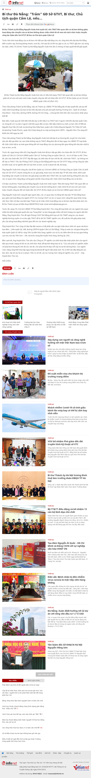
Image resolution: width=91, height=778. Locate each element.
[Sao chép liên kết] (17, 24)
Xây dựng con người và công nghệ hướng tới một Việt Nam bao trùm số (67, 342)
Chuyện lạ (67, 753)
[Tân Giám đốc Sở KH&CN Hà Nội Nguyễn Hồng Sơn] (24, 655)
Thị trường (20, 753)
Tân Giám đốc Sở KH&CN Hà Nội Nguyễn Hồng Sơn (65, 646)
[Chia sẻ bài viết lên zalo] (8, 24)
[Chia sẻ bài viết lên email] (12, 24)
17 (17, 708)
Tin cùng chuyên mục (13, 332)
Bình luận (7, 268)
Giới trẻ (47, 753)
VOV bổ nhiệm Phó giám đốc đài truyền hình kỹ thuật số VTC (65, 443)
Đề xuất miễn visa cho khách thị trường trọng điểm (65, 375)
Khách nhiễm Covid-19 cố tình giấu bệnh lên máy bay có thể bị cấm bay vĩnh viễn (67, 410)
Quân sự (77, 753)
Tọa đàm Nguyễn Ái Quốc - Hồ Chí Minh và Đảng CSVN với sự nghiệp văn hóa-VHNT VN (66, 546)
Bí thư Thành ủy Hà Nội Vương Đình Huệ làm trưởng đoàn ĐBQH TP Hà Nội (67, 478)
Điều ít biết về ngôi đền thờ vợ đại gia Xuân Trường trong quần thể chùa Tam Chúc (21, 740)
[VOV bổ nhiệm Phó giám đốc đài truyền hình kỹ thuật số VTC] (24, 451)
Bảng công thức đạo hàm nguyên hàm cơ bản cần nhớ (22, 701)
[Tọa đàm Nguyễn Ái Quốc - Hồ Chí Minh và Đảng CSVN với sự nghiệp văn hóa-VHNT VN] (24, 553)
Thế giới (30, 753)
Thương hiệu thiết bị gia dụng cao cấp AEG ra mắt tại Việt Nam (55, 324)
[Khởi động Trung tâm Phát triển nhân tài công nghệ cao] (78, 312)
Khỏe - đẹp (57, 753)
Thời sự (8, 9)
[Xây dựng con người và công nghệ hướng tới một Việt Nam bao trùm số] (24, 350)
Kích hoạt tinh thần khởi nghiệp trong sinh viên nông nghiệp (11, 324)
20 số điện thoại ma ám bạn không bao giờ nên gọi (21, 733)
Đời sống (10, 753)
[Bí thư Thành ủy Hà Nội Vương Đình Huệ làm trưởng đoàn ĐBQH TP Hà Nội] (24, 485)
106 (40, 728)
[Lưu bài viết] (21, 24)
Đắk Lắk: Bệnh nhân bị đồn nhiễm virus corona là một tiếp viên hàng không (66, 579)
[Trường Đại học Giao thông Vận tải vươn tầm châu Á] (34, 312)
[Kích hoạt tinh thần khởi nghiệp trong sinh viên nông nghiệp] (12, 312)
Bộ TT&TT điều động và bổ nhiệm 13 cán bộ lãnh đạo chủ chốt (67, 510)
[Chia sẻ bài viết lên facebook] (4, 24)
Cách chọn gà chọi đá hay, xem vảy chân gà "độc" (20, 714)
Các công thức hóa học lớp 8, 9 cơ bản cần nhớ (19, 728)
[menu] (4, 3)
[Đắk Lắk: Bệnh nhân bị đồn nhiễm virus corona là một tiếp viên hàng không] (24, 587)
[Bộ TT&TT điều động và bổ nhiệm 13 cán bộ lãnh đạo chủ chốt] (24, 519)
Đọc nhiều (13, 680)
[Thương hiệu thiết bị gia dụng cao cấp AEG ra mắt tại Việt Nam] (56, 312)
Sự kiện (4, 756)
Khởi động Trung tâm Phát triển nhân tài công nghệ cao (78, 324)
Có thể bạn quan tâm (13, 302)
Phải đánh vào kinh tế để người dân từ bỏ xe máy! (20, 685)
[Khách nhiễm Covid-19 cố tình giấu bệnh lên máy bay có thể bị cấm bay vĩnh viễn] (24, 418)
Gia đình (39, 753)
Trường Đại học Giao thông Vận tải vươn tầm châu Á (33, 324)
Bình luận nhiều (34, 680)
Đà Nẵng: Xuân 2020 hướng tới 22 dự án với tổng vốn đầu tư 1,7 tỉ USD (68, 612)
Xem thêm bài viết (45, 674)
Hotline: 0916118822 (58, 3)
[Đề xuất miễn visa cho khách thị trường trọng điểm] (24, 384)
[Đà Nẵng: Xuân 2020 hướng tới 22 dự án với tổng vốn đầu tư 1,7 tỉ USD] (24, 621)
